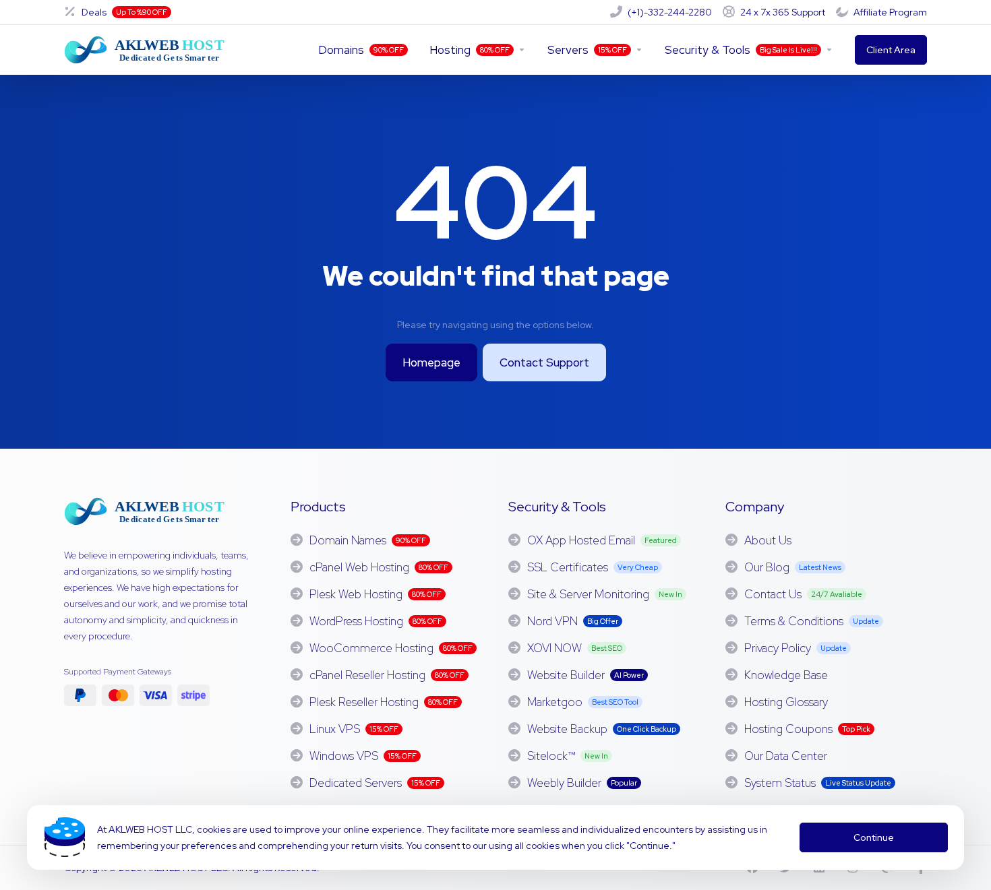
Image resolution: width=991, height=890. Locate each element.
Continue (873, 837)
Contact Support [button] (544, 362)
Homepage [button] (431, 362)
